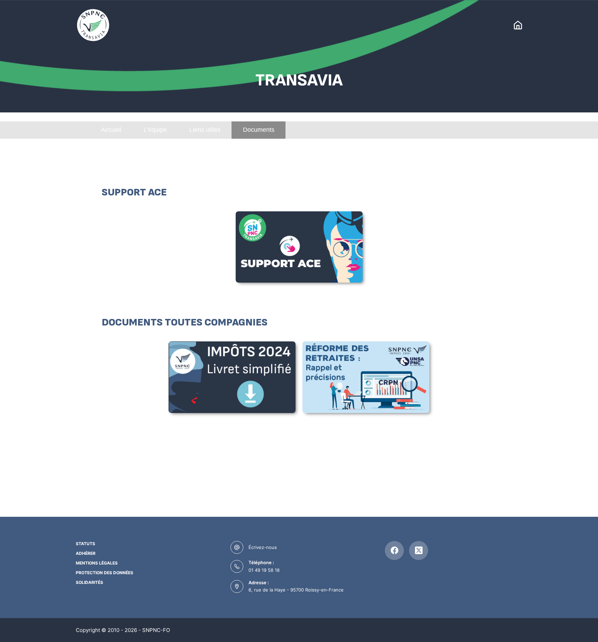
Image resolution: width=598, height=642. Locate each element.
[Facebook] (394, 550)
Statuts (85, 543)
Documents (258, 129)
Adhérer (86, 553)
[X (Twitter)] (418, 550)
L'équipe (155, 129)
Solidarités (89, 582)
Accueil (111, 129)
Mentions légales (97, 563)
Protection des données (104, 572)
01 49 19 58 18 (264, 570)
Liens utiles (204, 129)
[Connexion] (518, 25)
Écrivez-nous (262, 547)
